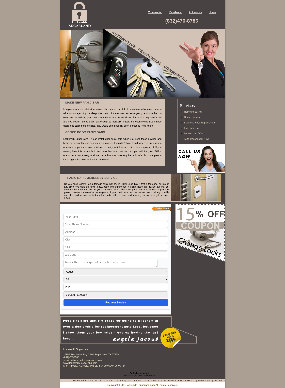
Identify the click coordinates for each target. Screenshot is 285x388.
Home (212, 12)
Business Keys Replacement (199, 122)
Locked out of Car (193, 133)
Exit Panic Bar (191, 128)
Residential (175, 12)
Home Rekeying (193, 111)
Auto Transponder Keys (196, 138)
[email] (82, 360)
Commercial (155, 12)
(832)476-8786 (181, 21)
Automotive (195, 12)
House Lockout (192, 117)
